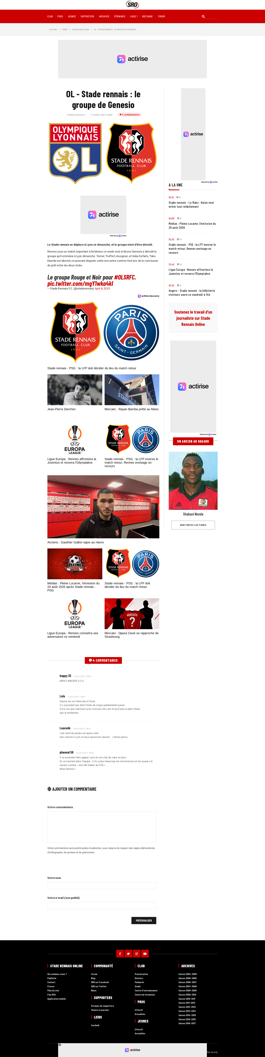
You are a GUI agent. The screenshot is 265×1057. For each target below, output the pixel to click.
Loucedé (65, 728)
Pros (60, 16)
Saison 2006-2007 (188, 982)
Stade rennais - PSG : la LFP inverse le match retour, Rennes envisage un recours (192, 248)
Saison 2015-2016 (187, 1019)
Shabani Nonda (193, 514)
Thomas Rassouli (76, 115)
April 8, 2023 (102, 288)
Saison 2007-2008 (188, 986)
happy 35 (65, 676)
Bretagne (147, 16)
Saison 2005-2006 (188, 978)
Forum (94, 974)
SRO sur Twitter (99, 986)
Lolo (62, 696)
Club (50, 16)
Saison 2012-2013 (187, 1007)
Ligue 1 (133, 16)
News (93, 990)
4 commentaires (130, 114)
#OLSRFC (124, 277)
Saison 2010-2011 (187, 999)
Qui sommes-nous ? (57, 974)
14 (181, 239)
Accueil (53, 29)
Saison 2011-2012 (187, 1003)
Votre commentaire (60, 807)
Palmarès (139, 982)
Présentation (141, 974)
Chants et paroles (100, 1010)
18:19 (171, 197)
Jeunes (72, 16)
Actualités (140, 1014)
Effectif (139, 1010)
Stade (138, 986)
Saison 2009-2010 (187, 995)
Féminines (119, 16)
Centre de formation (145, 995)
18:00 (171, 218)
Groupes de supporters (102, 1006)
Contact (51, 982)
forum (161, 16)
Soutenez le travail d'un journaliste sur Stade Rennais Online (193, 318)
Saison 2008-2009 (188, 990)
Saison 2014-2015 (187, 1015)
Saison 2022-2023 (80, 29)
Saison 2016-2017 (187, 1023)
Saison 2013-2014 (187, 1011)
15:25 (171, 239)
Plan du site (53, 990)
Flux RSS (51, 995)
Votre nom (54, 878)
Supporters (87, 16)
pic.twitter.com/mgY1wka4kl (80, 283)
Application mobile (56, 999)
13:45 (171, 264)
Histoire (139, 978)
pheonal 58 (66, 752)
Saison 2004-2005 (188, 974)
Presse (50, 986)
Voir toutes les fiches (193, 524)
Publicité (51, 978)
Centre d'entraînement (146, 990)
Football (95, 1025)
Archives (104, 16)
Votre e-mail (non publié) (63, 897)
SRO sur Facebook (100, 982)
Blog (93, 978)
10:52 (171, 285)
